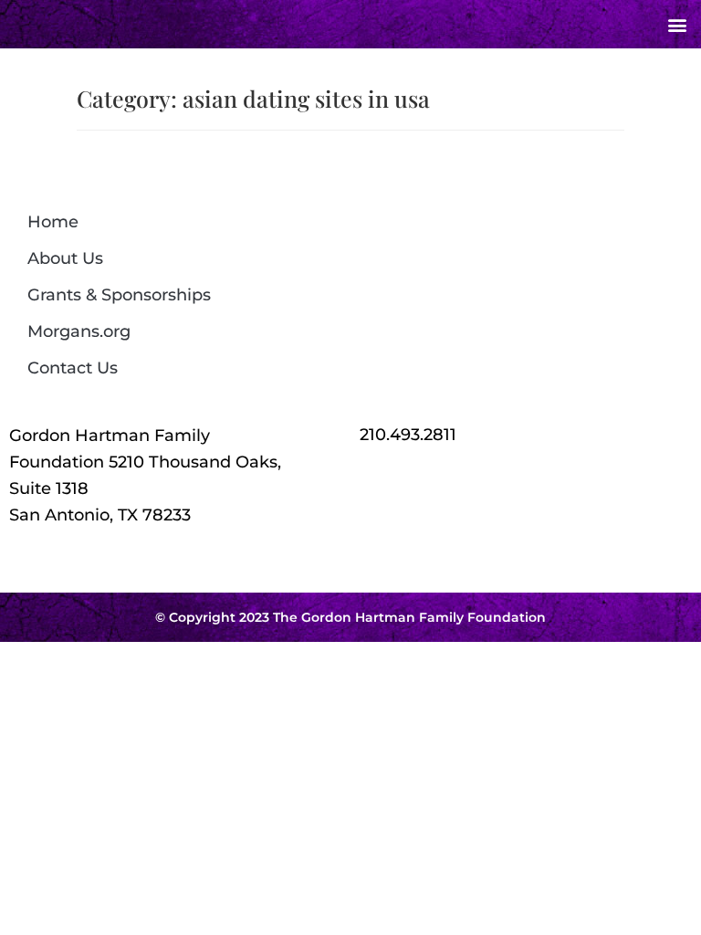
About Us (65, 258)
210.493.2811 (408, 435)
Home (52, 222)
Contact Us (72, 368)
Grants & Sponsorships (119, 295)
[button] (677, 24)
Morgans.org (79, 331)
